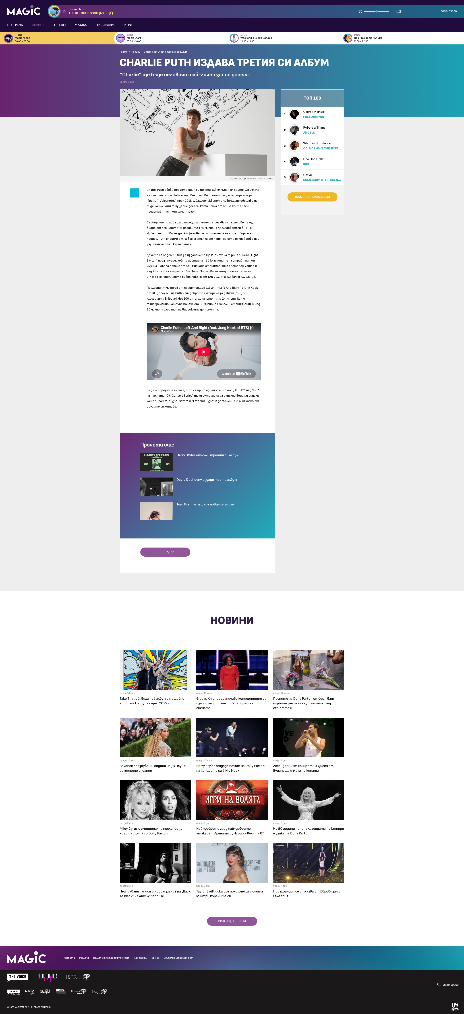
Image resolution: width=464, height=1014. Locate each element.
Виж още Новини (232, 921)
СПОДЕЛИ (166, 552)
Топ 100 (60, 25)
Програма (15, 25)
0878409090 (449, 11)
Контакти (140, 958)
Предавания (105, 25)
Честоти (69, 958)
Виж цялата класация (312, 197)
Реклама (84, 958)
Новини (38, 25)
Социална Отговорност (178, 958)
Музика (81, 25)
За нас (155, 958)
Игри (128, 25)
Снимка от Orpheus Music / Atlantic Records (251, 179)
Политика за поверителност (111, 958)
